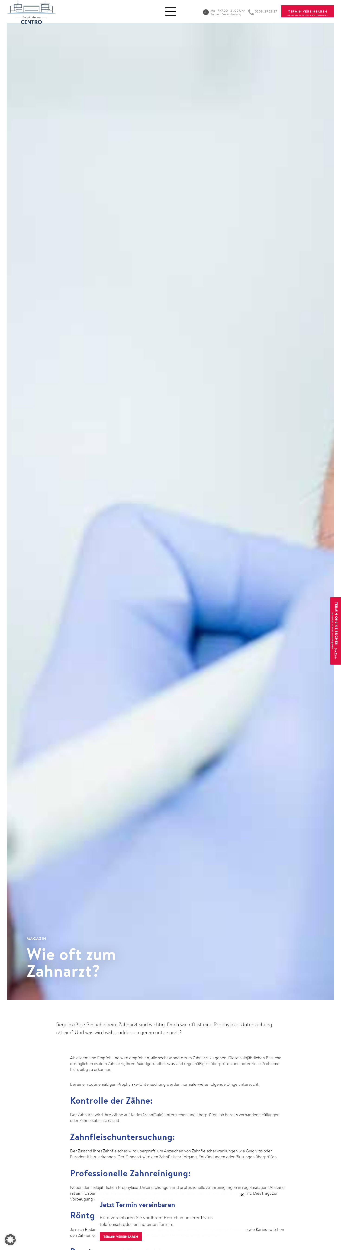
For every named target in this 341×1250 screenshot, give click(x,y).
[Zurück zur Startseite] (31, 11)
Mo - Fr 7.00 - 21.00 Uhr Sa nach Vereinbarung (227, 12)
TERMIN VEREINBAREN (307, 11)
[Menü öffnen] (170, 11)
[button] (10, 1240)
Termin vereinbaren (120, 1236)
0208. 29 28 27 (266, 11)
